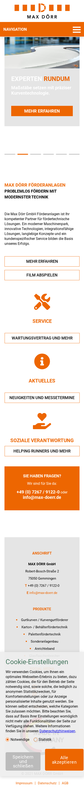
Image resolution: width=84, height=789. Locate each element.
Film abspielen (42, 275)
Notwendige (20, 740)
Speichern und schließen (23, 761)
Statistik (45, 740)
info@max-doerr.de (42, 497)
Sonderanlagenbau (44, 641)
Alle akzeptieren (64, 760)
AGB (65, 783)
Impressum (24, 783)
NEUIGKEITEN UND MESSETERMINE (42, 397)
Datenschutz (47, 783)
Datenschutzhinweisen (57, 731)
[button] (9, 154)
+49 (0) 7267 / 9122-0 (38, 492)
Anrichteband (44, 649)
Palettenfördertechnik (44, 634)
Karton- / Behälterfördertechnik (45, 627)
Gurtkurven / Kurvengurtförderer (44, 620)
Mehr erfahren (42, 111)
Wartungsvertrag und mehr (42, 338)
